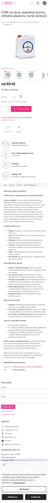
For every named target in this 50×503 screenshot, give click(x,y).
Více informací (19, 482)
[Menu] (44, 3)
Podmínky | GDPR (7, 460)
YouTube (8, 441)
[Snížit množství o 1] (10, 110)
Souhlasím (35, 497)
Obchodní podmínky (8, 457)
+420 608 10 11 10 (11, 430)
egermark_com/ (11, 437)
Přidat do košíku (23, 109)
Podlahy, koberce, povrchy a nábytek (27, 367)
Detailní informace (7, 120)
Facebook (8, 433)
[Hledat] (31, 3)
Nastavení (24, 489)
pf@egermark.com (12, 426)
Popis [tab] (5, 185)
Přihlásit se (8, 407)
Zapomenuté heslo (8, 414)
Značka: (7, 24)
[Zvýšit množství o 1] (10, 107)
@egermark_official (12, 444)
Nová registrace (7, 411)
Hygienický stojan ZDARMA (10, 454)
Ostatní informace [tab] (30, 185)
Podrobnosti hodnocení (30, 22)
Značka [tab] (19, 185)
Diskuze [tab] (12, 185)
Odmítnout (12, 497)
